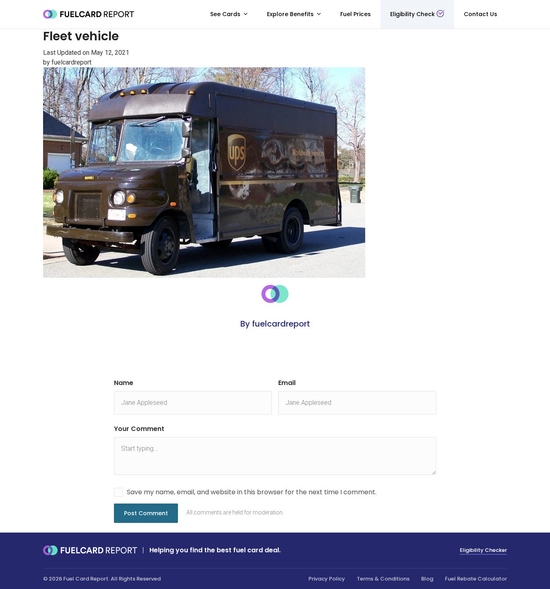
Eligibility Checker (483, 550)
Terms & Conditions (383, 579)
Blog (427, 579)
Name (123, 382)
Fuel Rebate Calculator (476, 579)
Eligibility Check (412, 14)
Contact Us (480, 14)
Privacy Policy (326, 579)
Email (287, 382)
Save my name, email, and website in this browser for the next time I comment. (251, 492)
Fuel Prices (355, 14)
